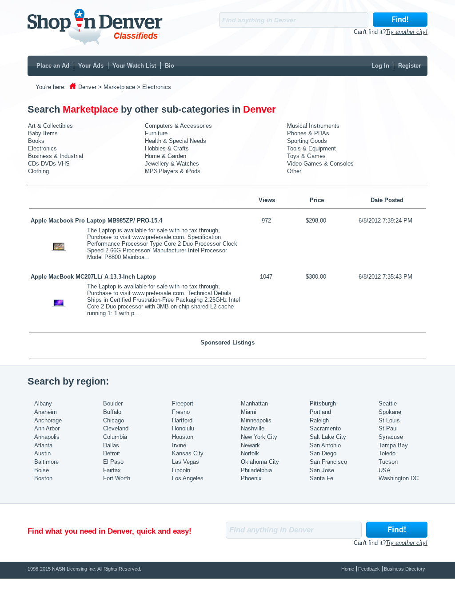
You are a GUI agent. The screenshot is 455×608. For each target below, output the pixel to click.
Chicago (113, 420)
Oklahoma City (260, 461)
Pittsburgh (323, 403)
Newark (250, 445)
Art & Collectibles (50, 125)
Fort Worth (116, 478)
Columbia (115, 437)
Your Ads (91, 65)
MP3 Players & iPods (172, 171)
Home (347, 569)
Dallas (111, 445)
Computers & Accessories (178, 125)
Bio (169, 65)
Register (409, 65)
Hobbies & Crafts (167, 148)
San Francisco (328, 461)
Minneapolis (256, 420)
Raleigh (319, 420)
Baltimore (46, 461)
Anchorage (48, 420)
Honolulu (183, 428)
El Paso (113, 461)
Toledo (387, 453)
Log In (380, 65)
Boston (43, 478)
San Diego (323, 453)
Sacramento (325, 428)
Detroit (111, 453)
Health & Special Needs (175, 141)
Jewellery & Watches (172, 163)
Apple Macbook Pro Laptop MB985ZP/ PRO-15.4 (96, 220)
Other (294, 171)
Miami (248, 412)
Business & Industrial (55, 156)
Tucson (388, 461)
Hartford (182, 420)
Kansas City (188, 453)
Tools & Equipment (311, 148)
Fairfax (112, 470)
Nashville (252, 428)
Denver (87, 87)
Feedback (369, 569)
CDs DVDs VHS (49, 163)
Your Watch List (134, 65)
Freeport (182, 403)
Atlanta (43, 445)
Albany (43, 403)
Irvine (179, 445)
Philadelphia (256, 470)
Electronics (42, 148)
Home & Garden (165, 156)
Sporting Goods (307, 141)
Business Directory (404, 569)
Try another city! (406, 31)
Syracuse (391, 437)
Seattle (388, 403)
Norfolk (250, 453)
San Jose (322, 470)
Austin (42, 453)
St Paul (388, 428)
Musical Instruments (313, 125)
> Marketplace (116, 87)
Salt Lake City (328, 437)
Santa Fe (321, 478)
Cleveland (115, 428)
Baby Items (43, 133)
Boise (41, 470)
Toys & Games (306, 156)
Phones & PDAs (308, 133)
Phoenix (251, 478)
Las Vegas (185, 461)
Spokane (390, 412)
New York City (259, 437)
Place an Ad (52, 65)
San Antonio (325, 445)
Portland (320, 412)
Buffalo (112, 412)
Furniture (156, 133)
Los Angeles (188, 478)
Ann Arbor (47, 428)
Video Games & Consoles (320, 163)
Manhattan (254, 403)
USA (385, 470)
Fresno (181, 412)
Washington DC (399, 478)
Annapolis (47, 437)
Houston (182, 437)
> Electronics (154, 87)
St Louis (389, 420)
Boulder (113, 403)
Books (36, 141)
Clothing (38, 171)
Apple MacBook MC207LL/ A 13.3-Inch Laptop (93, 276)
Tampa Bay (393, 445)
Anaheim (45, 412)
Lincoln (181, 470)
